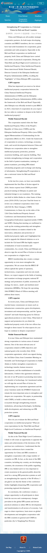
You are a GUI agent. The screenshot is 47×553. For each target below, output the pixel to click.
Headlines (38, 16)
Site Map (8, 547)
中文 (40, 3)
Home (8, 16)
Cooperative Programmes (23, 20)
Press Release (22, 16)
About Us (23, 547)
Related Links (37, 547)
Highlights (38, 20)
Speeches (8, 20)
